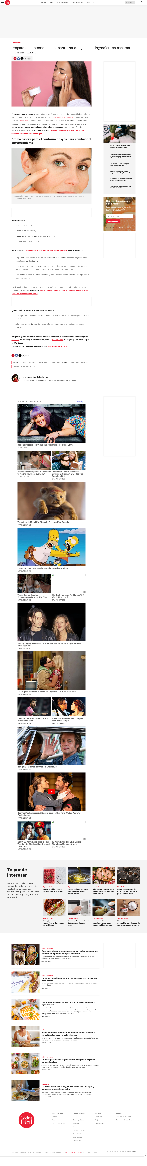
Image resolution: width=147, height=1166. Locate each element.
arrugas (15, 362)
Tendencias (46, 1084)
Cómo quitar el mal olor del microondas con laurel (78, 923)
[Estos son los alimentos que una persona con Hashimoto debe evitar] (26, 982)
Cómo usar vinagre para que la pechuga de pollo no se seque (103, 891)
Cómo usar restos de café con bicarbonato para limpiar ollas (127, 891)
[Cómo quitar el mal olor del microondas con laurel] (79, 907)
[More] (93, 2)
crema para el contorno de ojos (24, 366)
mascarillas (23, 121)
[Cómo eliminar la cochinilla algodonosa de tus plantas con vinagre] (128, 907)
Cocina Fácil (57, 340)
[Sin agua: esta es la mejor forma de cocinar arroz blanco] (54, 907)
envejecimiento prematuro (79, 362)
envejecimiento (43, 362)
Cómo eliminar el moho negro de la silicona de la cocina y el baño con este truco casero (120, 156)
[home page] (7, 2)
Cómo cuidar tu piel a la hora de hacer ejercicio (46, 250)
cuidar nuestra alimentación (62, 117)
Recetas (43, 2)
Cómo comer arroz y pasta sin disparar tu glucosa (120, 187)
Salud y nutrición (47, 948)
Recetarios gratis (77, 2)
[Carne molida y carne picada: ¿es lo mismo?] (54, 875)
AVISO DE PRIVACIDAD (125, 227)
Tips (51, 2)
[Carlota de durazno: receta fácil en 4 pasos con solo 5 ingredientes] (26, 1009)
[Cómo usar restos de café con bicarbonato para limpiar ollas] (128, 875)
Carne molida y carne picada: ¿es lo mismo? (53, 890)
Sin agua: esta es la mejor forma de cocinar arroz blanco (53, 923)
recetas (15, 340)
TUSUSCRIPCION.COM (57, 346)
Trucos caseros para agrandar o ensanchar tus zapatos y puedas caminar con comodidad (121, 147)
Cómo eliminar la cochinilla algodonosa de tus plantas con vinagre (128, 923)
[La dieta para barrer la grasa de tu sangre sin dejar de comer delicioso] (26, 1063)
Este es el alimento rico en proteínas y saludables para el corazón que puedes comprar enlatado (70, 952)
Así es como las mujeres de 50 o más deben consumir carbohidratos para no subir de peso (68, 1033)
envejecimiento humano (60, 362)
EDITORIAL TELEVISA (73, 1152)
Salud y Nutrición (62, 2)
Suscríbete (129, 2)
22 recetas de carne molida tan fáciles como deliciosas (121, 179)
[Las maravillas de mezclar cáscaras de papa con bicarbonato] (103, 907)
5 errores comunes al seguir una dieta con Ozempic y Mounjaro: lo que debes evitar (68, 1088)
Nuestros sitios (79, 1113)
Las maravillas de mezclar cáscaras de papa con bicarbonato (102, 923)
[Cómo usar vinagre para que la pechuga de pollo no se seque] (103, 875)
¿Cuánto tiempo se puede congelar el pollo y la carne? (120, 172)
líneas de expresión (28, 362)
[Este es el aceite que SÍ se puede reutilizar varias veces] (79, 875)
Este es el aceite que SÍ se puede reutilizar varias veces (78, 891)
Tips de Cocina (17, 43)
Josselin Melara (32, 53)
